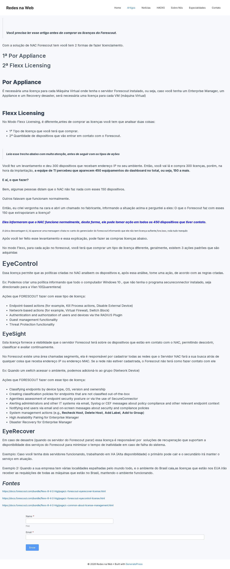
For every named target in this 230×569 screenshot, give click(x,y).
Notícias (146, 7)
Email (30, 532)
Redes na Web (20, 7)
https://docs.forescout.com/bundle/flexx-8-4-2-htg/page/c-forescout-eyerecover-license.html (54, 491)
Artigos (131, 7)
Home (117, 7)
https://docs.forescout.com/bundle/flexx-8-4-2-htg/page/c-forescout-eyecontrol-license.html (53, 498)
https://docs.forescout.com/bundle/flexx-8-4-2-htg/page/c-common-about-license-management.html (57, 505)
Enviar (32, 547)
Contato (216, 7)
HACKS (161, 7)
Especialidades (197, 7)
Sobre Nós (177, 7)
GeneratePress (134, 564)
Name (30, 516)
